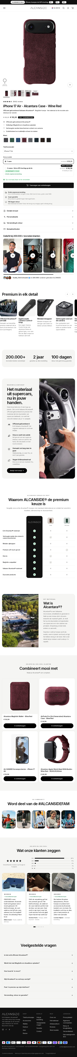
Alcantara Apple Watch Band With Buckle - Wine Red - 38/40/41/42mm (57, 770)
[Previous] (67, 294)
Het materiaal (54, 1020)
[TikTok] (6, 1030)
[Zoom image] (70, 85)
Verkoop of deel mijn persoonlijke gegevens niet (29, 1053)
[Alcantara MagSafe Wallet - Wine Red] (20, 696)
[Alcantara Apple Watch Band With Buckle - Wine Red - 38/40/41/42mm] (57, 749)
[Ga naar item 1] (6, 93)
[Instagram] (3, 1030)
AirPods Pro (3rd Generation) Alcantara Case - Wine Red (56, 717)
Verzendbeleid (68, 1031)
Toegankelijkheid (50, 1053)
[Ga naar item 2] (13, 93)
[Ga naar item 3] (21, 93)
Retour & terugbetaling (67, 1027)
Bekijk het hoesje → (17, 470)
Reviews (52, 1027)
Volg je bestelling (39, 1018)
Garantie (39, 1028)
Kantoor (25, 1027)
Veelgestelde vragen (40, 1024)
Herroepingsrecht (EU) (69, 1036)
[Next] (73, 294)
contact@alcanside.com (67, 1047)
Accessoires (27, 1020)
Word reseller (54, 1030)
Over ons (53, 1017)
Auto (24, 1030)
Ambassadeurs (54, 1024)
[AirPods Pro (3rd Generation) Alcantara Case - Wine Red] (57, 696)
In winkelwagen (19, 726)
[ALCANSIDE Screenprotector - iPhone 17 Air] (20, 749)
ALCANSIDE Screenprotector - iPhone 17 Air (19, 770)
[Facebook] (9, 1030)
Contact (39, 1031)
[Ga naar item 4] (28, 93)
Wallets (25, 1024)
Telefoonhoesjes (28, 1017)
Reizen (25, 1033)
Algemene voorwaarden (67, 1022)
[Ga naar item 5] (35, 93)
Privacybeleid (67, 1017)
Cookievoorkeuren (7, 1053)
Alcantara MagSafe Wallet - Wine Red (18, 716)
